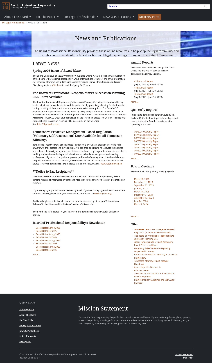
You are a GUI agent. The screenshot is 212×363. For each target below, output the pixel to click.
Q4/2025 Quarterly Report (146, 138)
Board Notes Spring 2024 (48, 240)
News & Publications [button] (117, 17)
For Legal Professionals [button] (80, 17)
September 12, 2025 (144, 185)
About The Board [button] (16, 17)
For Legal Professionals (13, 22)
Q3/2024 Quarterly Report (146, 154)
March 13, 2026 (141, 179)
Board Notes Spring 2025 (48, 234)
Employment (25, 341)
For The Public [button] (46, 17)
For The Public (26, 320)
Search (113, 6)
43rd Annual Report (144, 94)
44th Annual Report (143, 88)
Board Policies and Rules (145, 245)
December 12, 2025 (143, 182)
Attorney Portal (149, 17)
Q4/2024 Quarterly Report (146, 150)
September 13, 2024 (144, 198)
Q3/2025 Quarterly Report (146, 141)
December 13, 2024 (143, 195)
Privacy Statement (184, 354)
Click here (56, 85)
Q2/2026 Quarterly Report (146, 131)
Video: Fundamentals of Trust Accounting (153, 242)
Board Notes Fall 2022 (46, 250)
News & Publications (29, 331)
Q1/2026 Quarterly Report (146, 135)
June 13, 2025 (141, 188)
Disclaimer (188, 357)
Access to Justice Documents (147, 267)
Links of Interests (27, 336)
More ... (36, 254)
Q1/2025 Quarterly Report (146, 147)
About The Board (27, 315)
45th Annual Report (143, 81)
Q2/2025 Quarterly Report (146, 144)
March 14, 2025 (141, 191)
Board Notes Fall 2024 (46, 237)
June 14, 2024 (141, 201)
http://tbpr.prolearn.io (47, 124)
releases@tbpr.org (103, 193)
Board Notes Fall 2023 (46, 243)
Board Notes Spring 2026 (48, 228)
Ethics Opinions (141, 270)
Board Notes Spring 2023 (48, 247)
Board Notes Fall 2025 (46, 231)
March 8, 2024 (141, 204)
